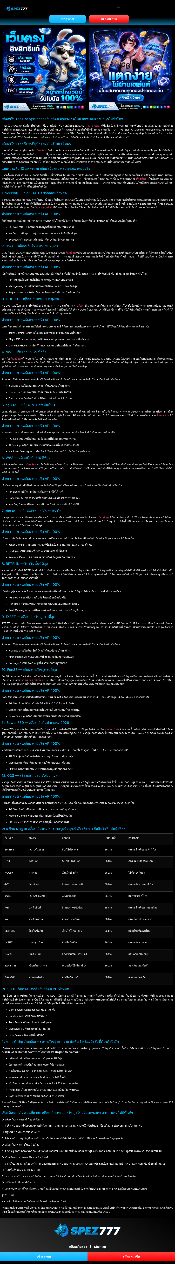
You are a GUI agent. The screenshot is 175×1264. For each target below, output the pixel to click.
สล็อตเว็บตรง (93, 125)
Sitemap (100, 1246)
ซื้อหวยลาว (163, 415)
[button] (118, 8)
